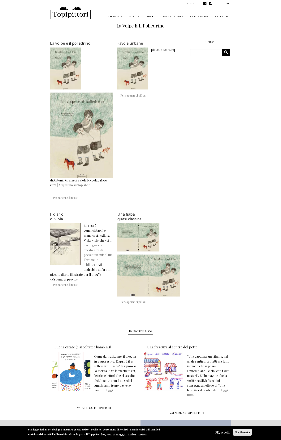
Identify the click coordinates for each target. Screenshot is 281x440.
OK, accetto (223, 432)
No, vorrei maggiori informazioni (124, 434)
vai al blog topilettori (187, 413)
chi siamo (114, 16)
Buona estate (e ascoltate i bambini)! (82, 347)
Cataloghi (221, 16)
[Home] (70, 13)
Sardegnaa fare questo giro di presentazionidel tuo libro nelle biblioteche (98, 255)
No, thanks (242, 432)
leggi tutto (113, 390)
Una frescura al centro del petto (172, 347)
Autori (133, 16)
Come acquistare (170, 16)
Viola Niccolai (164, 50)
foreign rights (199, 16)
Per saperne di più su (65, 198)
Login (190, 3)
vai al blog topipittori (94, 408)
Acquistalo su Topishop (74, 185)
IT (221, 3)
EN (227, 3)
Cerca (227, 52)
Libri (148, 16)
